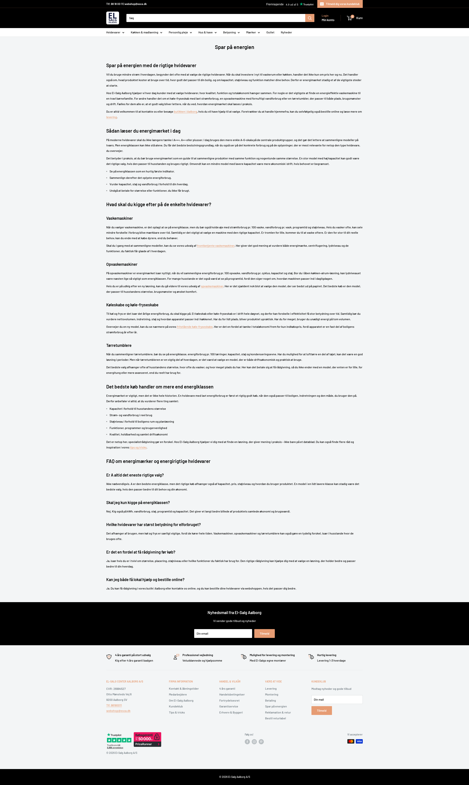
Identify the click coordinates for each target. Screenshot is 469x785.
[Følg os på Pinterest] (261, 741)
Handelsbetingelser (232, 694)
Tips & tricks (177, 712)
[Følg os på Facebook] (247, 741)
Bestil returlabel (275, 718)
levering (111, 117)
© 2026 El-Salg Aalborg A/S (234, 776)
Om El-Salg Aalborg (181, 700)
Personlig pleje (178, 32)
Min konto (328, 20)
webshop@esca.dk (118, 710)
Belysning (229, 32)
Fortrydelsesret (229, 700)
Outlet (270, 32)
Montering (271, 694)
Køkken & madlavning (144, 32)
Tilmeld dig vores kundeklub (342, 4)
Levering (271, 688)
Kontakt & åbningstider (184, 688)
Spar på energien (276, 706)
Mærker (251, 32)
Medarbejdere (178, 694)
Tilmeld (264, 633)
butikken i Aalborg (185, 111)
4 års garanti (227, 688)
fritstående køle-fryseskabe (195, 326)
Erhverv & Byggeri (231, 712)
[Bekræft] (309, 18)
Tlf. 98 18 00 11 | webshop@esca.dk (126, 4)
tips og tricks (138, 447)
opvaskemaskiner (212, 286)
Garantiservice (228, 706)
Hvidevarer (113, 32)
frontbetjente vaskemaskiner (215, 245)
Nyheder (286, 32)
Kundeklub (176, 706)
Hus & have (205, 32)
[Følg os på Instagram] (254, 741)
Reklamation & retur (278, 712)
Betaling (270, 700)
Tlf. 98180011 (114, 705)
